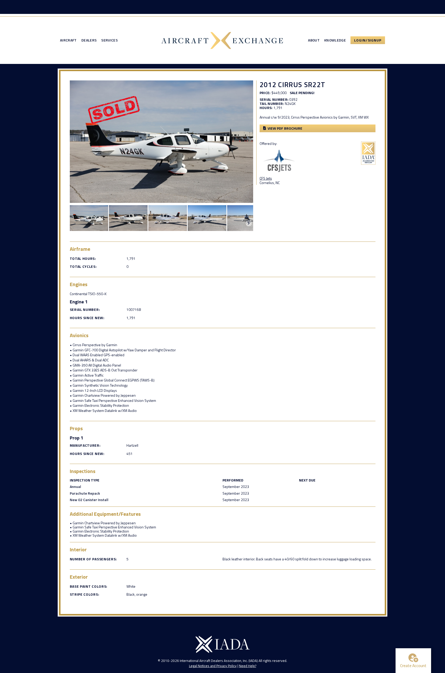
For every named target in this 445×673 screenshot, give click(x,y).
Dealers (89, 40)
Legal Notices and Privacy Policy (213, 665)
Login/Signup (367, 40)
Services (109, 40)
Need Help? (247, 665)
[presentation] (249, 223)
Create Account (413, 665)
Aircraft (68, 40)
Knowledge (335, 40)
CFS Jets (266, 178)
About (314, 40)
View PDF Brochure (285, 128)
